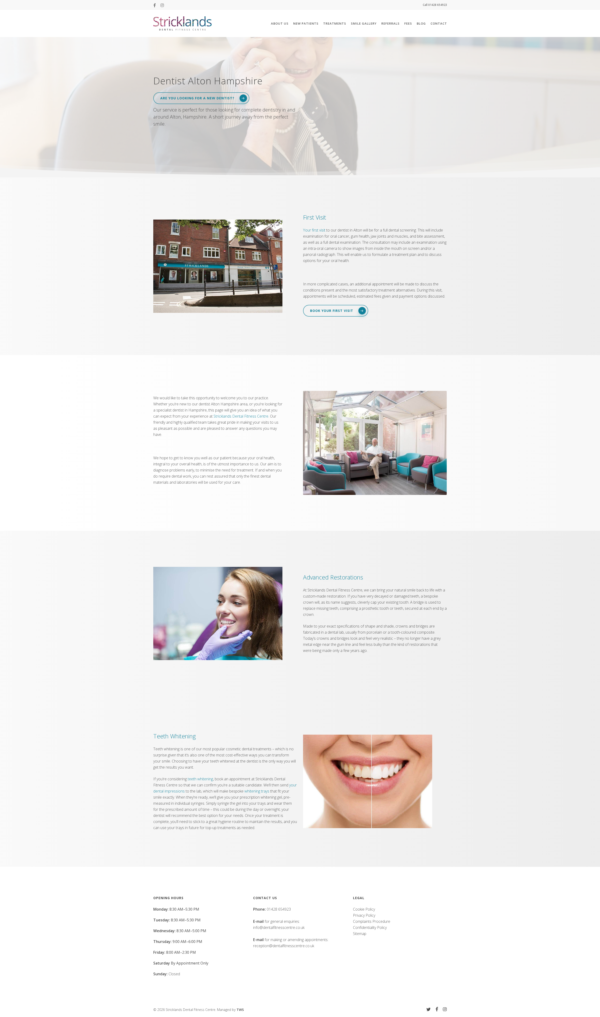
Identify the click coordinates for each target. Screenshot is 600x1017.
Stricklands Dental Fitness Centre (241, 416)
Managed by (230, 1009)
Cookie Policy (364, 909)
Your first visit (314, 230)
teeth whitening (200, 778)
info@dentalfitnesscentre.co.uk (278, 927)
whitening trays (256, 791)
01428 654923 (279, 909)
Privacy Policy (364, 915)
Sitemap (359, 933)
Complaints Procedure (371, 921)
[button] (201, 98)
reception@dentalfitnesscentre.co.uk (283, 945)
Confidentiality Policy (370, 927)
